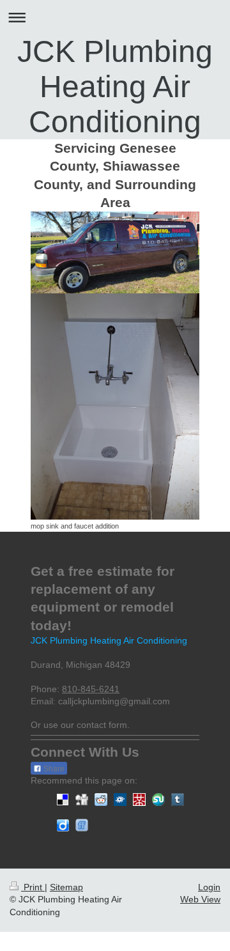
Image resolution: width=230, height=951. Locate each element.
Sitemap (66, 887)
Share (53, 768)
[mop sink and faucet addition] (115, 406)
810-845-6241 (90, 689)
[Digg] (81, 799)
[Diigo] (62, 825)
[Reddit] (101, 799)
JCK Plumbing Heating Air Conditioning (115, 87)
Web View (200, 899)
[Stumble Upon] (158, 799)
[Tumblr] (177, 799)
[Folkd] (120, 799)
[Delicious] (62, 799)
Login (209, 887)
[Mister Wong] (139, 799)
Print (33, 887)
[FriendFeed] (81, 825)
